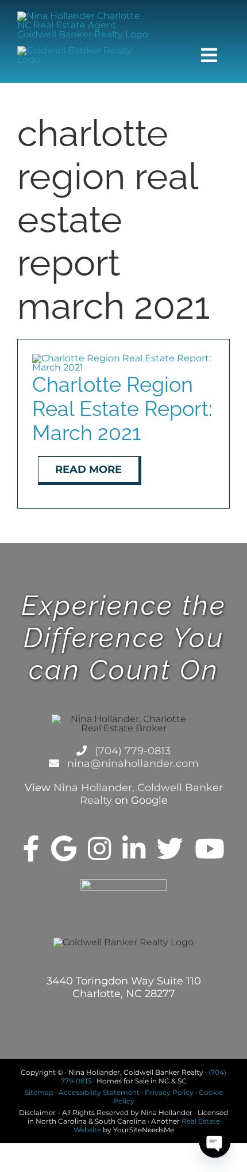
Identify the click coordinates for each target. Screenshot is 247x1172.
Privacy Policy (169, 1092)
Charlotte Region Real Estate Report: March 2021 (122, 408)
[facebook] (31, 848)
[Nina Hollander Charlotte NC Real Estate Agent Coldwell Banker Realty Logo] (86, 15)
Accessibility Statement (99, 1092)
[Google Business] (63, 848)
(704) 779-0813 (131, 751)
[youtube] (210, 848)
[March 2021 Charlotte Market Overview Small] (123, 358)
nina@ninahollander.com (131, 763)
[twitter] (170, 848)
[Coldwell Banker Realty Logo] (86, 50)
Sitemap (39, 1092)
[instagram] (99, 848)
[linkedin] (133, 848)
